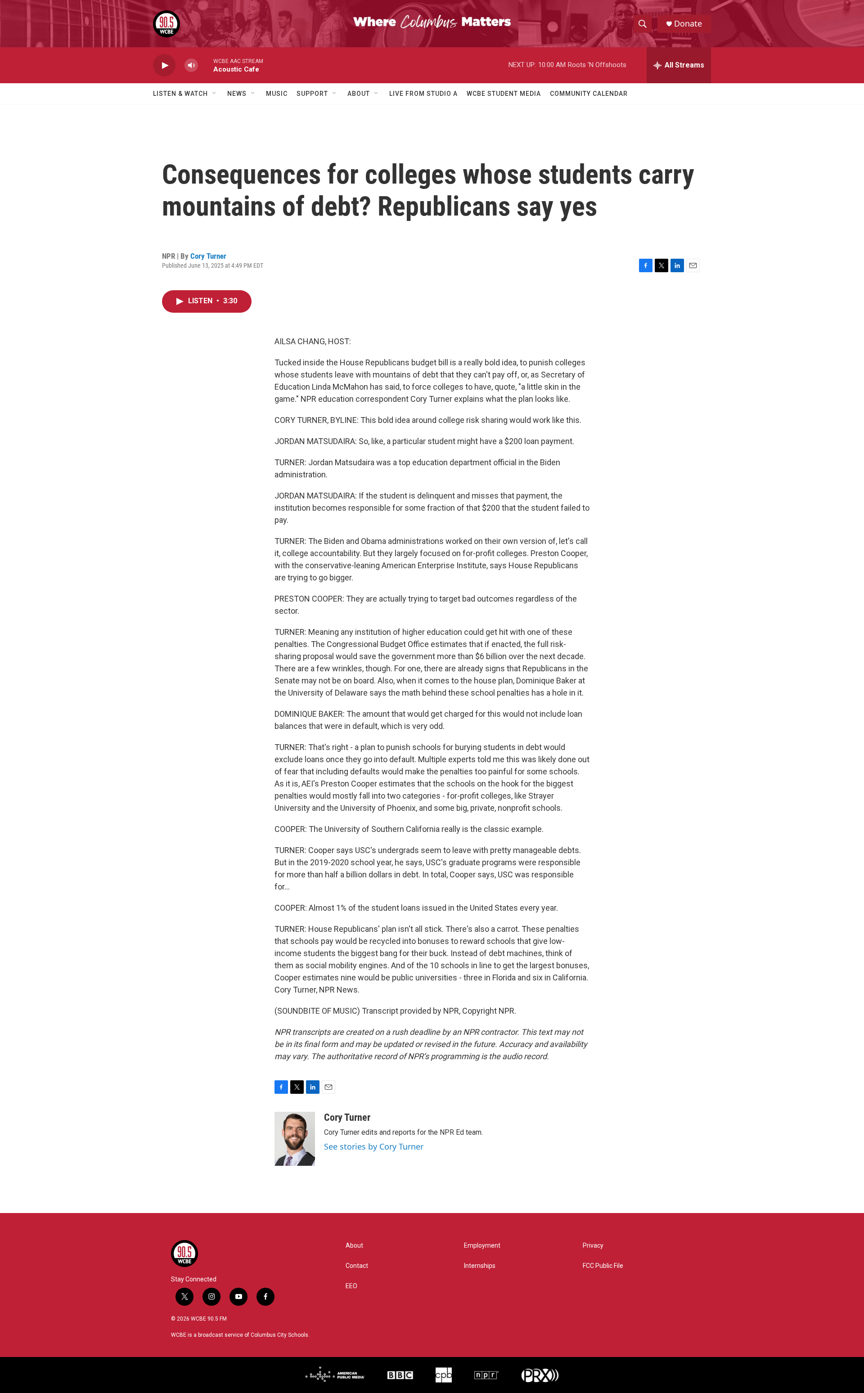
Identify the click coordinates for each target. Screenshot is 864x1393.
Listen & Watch (180, 93)
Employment (482, 1245)
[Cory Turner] (294, 1139)
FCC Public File (603, 1266)
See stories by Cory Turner (373, 1146)
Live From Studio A (423, 93)
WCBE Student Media (504, 93)
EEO (351, 1286)
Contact (357, 1266)
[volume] (191, 65)
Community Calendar (589, 93)
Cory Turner (208, 256)
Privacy (593, 1245)
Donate (688, 23)
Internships (479, 1266)
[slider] (205, 65)
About (358, 93)
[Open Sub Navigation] (214, 93)
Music (277, 93)
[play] (164, 65)
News (237, 93)
